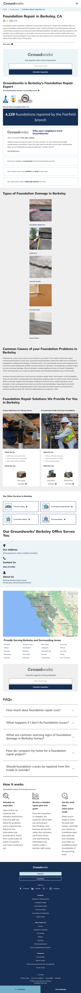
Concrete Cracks (35, 281)
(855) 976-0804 (9, 567)
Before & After (40, 960)
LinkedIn (37, 888)
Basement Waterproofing (40, 899)
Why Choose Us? (40, 922)
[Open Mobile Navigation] (77, 3)
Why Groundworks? (40, 944)
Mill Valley (45, 644)
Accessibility (49, 978)
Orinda (62, 648)
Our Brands (40, 933)
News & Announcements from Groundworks (41, 964)
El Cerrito (63, 644)
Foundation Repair (40, 902)
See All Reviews (13, 151)
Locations (40, 879)
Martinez (26, 651)
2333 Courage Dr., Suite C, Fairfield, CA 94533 (20, 553)
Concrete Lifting (40, 909)
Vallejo (6, 648)
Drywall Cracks (34, 310)
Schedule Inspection (40, 72)
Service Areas (14, 9)
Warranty (41, 940)
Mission (40, 937)
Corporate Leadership (40, 930)
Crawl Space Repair (40, 906)
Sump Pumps (40, 917)
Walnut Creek (28, 644)
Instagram (56, 888)
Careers (40, 926)
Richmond (7, 654)
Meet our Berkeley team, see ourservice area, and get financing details (17, 581)
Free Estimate (61, 989)
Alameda (26, 658)
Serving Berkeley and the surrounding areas (20, 90)
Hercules (63, 651)
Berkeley (7, 644)
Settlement (33, 253)
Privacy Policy (25, 978)
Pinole (62, 654)
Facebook (26, 888)
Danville (7, 658)
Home (5, 9)
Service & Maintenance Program (40, 947)
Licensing (40, 975)
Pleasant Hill (46, 651)
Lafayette (45, 648)
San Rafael (27, 648)
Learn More (21, 484)
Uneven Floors (34, 338)
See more (7, 44)
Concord (7, 651)
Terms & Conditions (37, 978)
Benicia (44, 654)
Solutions (41, 895)
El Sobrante (45, 658)
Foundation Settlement (37, 225)
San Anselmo (65, 658)
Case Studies (40, 957)
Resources (40, 953)
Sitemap (57, 978)
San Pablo (26, 654)
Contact (40, 874)
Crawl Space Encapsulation (40, 913)
